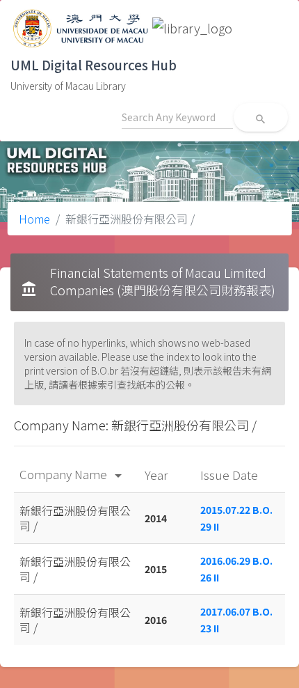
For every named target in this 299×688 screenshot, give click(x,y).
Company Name (73, 474)
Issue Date (230, 474)
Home (34, 218)
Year (157, 474)
